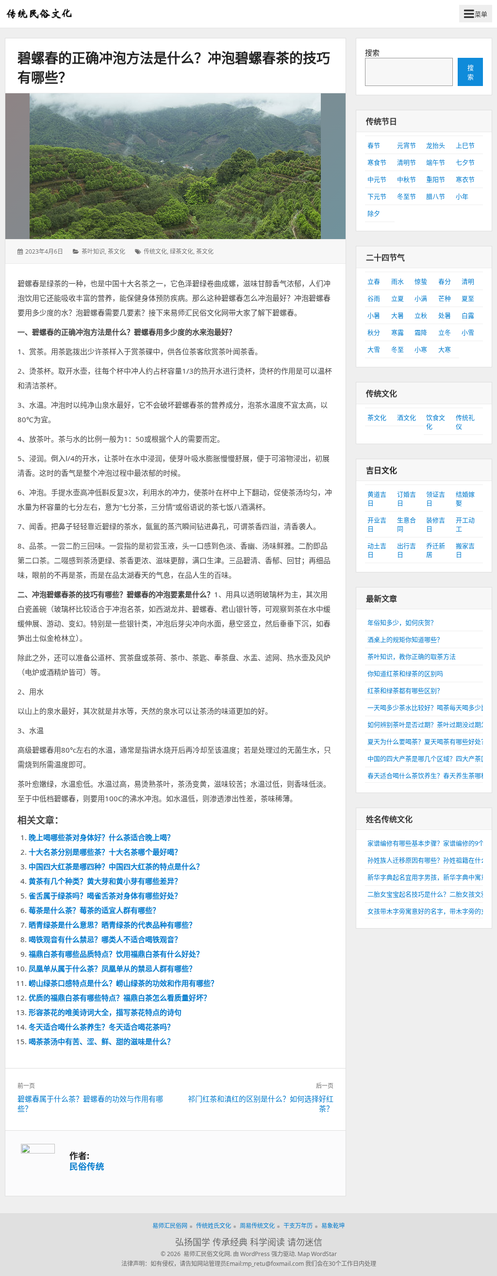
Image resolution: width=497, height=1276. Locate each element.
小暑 (373, 315)
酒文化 (406, 417)
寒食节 (376, 162)
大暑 (397, 315)
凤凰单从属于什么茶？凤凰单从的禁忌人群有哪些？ (112, 968)
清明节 (406, 162)
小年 (462, 196)
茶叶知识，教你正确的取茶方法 (411, 656)
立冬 (444, 332)
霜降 (420, 332)
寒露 (397, 332)
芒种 (444, 298)
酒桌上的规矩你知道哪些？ (405, 639)
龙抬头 (435, 145)
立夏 (397, 298)
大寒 (444, 349)
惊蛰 (420, 281)
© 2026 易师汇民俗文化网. (196, 1254)
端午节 (435, 162)
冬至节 (406, 196)
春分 (444, 281)
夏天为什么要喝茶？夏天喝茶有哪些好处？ (427, 741)
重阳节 (435, 179)
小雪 (468, 332)
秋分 (373, 332)
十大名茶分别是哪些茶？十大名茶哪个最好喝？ (105, 852)
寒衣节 (465, 179)
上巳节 (465, 145)
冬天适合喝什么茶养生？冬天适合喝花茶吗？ (101, 1027)
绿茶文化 (181, 251)
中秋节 (406, 179)
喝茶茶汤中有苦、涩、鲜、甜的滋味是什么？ (101, 1041)
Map (304, 1254)
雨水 (397, 281)
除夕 (373, 213)
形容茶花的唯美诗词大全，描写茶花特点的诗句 (105, 1012)
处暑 (444, 315)
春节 (373, 145)
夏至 (468, 298)
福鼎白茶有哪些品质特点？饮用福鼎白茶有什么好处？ (116, 954)
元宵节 (406, 145)
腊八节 (435, 196)
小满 (420, 298)
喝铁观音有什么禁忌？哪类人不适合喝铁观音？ (105, 939)
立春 (373, 281)
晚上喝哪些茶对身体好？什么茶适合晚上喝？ (101, 837)
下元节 (376, 196)
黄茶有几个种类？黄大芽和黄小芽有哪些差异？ (105, 881)
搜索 (372, 52)
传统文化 (155, 251)
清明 (468, 281)
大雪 (373, 349)
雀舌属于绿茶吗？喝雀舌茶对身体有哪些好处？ (105, 895)
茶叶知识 (93, 251)
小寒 (420, 349)
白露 (468, 315)
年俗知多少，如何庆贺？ (402, 622)
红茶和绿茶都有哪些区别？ (405, 690)
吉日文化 (381, 470)
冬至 (397, 349)
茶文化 (116, 251)
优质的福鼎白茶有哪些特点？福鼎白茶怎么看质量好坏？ (120, 997)
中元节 (376, 179)
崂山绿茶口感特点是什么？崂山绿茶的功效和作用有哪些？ (123, 983)
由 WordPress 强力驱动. (264, 1254)
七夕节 (465, 162)
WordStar (324, 1254)
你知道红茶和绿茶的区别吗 (405, 673)
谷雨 (373, 298)
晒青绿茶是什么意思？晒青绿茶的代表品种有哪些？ (112, 925)
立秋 (420, 315)
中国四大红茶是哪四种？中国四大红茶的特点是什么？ (116, 866)
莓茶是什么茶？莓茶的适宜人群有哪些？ (94, 910)
